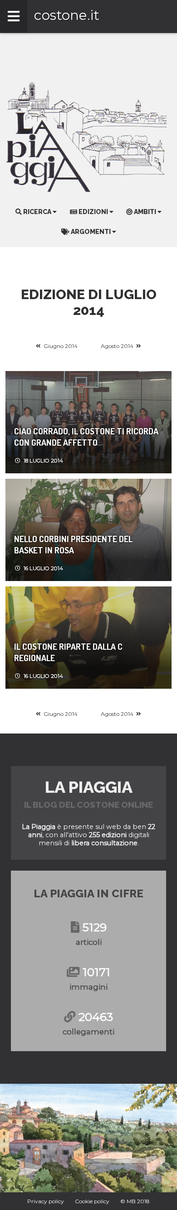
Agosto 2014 (117, 346)
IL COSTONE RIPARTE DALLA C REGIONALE (68, 652)
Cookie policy (92, 1201)
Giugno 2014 (61, 346)
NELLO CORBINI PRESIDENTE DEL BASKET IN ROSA (73, 544)
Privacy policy (45, 1201)
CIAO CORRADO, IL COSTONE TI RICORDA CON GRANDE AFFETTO (86, 436)
